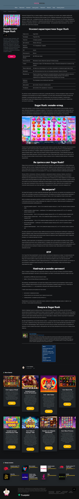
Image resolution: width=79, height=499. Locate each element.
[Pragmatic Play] (5, 35)
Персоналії (21, 7)
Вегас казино (32, 466)
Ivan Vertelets (32, 334)
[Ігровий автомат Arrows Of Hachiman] (30, 388)
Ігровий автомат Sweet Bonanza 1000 (12, 431)
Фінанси (49, 7)
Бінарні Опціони (60, 7)
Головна (4, 11)
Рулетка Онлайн (51, 492)
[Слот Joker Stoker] (48, 391)
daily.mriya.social (41, 335)
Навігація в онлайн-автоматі (47, 358)
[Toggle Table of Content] (52, 347)
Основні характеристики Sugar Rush (48, 349)
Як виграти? (45, 354)
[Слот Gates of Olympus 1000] (30, 428)
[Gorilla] (62, 479)
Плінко (71, 491)
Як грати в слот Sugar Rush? (48, 353)
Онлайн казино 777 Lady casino (70, 467)
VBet (49, 474)
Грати (11, 56)
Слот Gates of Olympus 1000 (30, 431)
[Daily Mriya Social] (39, 3)
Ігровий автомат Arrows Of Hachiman (30, 392)
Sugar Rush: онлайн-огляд (48, 351)
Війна (16, 7)
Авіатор (57, 492)
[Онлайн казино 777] (6, 471)
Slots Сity (12, 474)
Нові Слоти (71, 492)
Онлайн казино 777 (14, 466)
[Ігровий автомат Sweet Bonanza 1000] (11, 428)
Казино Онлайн (65, 491)
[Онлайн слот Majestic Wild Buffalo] (48, 428)
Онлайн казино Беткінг (51, 467)
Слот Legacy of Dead (12, 390)
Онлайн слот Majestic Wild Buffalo (48, 431)
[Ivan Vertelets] (25, 337)
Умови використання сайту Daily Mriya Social (56, 493)
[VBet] (43, 479)
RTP (43, 356)
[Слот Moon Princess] (67, 428)
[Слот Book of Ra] (67, 386)
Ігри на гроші (35, 7)
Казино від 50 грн (64, 492)
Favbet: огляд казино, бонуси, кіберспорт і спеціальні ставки (33, 476)
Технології (42, 7)
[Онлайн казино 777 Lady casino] (61, 468)
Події (54, 7)
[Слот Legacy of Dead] (11, 386)
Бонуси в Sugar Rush (47, 360)
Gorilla (67, 474)
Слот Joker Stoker (48, 395)
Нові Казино (58, 491)
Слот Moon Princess (67, 431)
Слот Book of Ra (67, 390)
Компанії (28, 7)
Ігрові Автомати (51, 491)
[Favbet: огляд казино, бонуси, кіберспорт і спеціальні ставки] (25, 479)
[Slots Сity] (6, 479)
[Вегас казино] (25, 471)
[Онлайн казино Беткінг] (43, 471)
